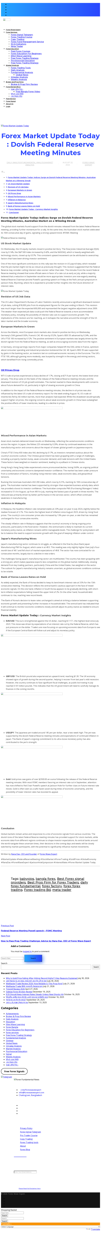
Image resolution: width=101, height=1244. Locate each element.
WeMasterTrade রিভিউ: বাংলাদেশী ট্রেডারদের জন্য (24, 986)
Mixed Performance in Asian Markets (24, 196)
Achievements (12, 1013)
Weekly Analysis (13, 1056)
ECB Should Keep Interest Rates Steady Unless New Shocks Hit (35, 994)
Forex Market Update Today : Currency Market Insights (33, 209)
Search (4, 963)
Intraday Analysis (14, 1046)
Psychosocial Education (16, 1051)
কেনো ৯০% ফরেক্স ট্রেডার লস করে (17, 1002)
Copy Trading (26, 1139)
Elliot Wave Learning (15, 1024)
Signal (9, 1054)
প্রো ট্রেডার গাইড (11, 1062)
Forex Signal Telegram (30, 1132)
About (23, 1146)
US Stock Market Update (19, 183)
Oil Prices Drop (14, 193)
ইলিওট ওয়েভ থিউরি (12, 1059)
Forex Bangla (12, 1027)
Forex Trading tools (29, 1142)
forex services (12, 1032)
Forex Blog (25, 1149)
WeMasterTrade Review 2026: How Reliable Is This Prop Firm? (34, 983)
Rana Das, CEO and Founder (24, 854)
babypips (27, 879)
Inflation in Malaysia (17, 199)
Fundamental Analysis (33, 163)
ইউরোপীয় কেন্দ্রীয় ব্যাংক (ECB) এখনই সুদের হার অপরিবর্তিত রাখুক (27, 997)
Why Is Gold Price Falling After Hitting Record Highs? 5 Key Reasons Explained (41, 978)
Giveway (9, 1040)
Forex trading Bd (37, 890)
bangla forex (45, 879)
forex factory (52, 886)
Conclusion (14, 212)
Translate (95, 1229)
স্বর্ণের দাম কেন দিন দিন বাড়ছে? (16, 999)
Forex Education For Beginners (20, 1029)
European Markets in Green (20, 190)
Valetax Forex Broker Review (19, 991)
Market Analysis (13, 1048)
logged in (27, 951)
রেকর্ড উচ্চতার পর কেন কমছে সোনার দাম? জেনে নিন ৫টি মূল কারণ (26, 981)
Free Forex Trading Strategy (19, 1035)
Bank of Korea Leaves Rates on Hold (24, 206)
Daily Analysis (14, 163)
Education (10, 1021)
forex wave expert (88, 164)
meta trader (61, 890)
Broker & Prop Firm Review (18, 1016)
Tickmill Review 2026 (15, 989)
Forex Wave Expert (48, 854)
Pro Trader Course (28, 1135)
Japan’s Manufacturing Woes (20, 203)
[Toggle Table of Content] (3, 172)
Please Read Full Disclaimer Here (30, 1188)
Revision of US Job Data (18, 187)
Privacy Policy (26, 1128)
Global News (11, 1043)
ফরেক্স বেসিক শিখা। (12, 1065)
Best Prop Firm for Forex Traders (53, 882)
